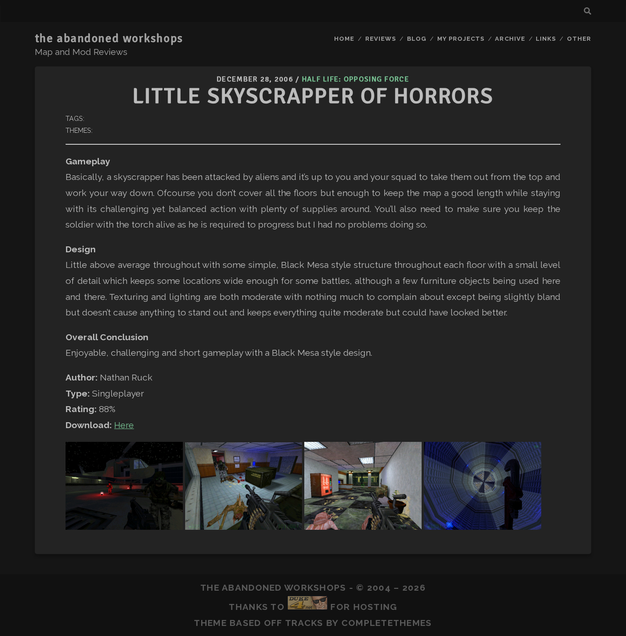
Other (579, 38)
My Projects (460, 38)
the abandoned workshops (109, 38)
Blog (416, 38)
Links (546, 38)
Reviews (380, 38)
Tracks (304, 623)
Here (124, 425)
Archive (510, 38)
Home (344, 38)
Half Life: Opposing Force (355, 79)
